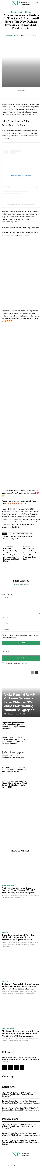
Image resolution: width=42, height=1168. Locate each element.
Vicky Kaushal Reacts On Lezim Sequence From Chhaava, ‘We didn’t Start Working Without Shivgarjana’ (20, 702)
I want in (20, 658)
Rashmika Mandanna (25, 536)
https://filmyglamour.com (21, 584)
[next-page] (36, 672)
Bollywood (20, 533)
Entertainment (16, 12)
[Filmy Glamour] (21, 572)
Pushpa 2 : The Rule (9, 536)
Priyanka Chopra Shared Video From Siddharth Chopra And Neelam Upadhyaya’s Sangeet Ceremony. (14, 726)
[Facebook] (4, 1067)
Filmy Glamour (13, 35)
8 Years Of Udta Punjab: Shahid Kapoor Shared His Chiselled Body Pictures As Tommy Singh (30, 554)
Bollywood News (8, 885)
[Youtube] (22, 1067)
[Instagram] (10, 1067)
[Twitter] (16, 1067)
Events (5, 932)
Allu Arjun (12, 533)
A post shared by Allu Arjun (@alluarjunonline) (21, 204)
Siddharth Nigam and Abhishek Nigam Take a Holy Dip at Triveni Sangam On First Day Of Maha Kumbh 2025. (14, 784)
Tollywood (14, 539)
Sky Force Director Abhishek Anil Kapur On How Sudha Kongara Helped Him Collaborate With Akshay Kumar (14, 755)
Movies (28, 12)
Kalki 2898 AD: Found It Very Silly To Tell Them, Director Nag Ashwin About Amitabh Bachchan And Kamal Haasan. (11, 555)
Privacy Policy (23, 663)
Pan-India (29, 533)
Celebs (5, 981)
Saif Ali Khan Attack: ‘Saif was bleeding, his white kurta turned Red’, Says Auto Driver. (14, 769)
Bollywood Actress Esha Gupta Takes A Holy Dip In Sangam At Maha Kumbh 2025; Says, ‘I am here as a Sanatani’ (13, 740)
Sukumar (6, 539)
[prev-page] (32, 672)
